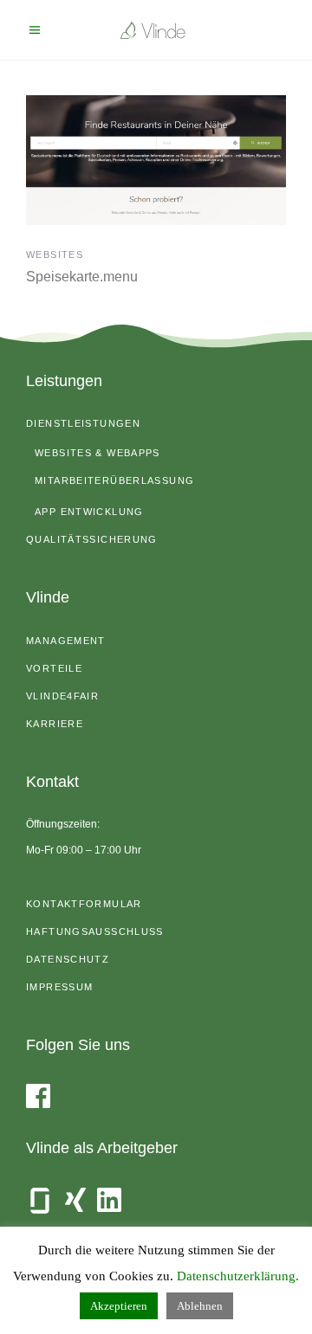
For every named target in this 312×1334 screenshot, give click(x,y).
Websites (54, 254)
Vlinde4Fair (62, 696)
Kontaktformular (84, 904)
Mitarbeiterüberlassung (114, 480)
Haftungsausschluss (95, 931)
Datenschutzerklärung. (238, 1276)
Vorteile (54, 668)
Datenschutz (67, 959)
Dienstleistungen (83, 423)
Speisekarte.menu (82, 276)
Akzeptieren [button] (118, 1305)
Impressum (59, 987)
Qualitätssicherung (92, 539)
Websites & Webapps (97, 453)
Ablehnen (200, 1305)
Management (66, 640)
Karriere (54, 724)
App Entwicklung (89, 511)
